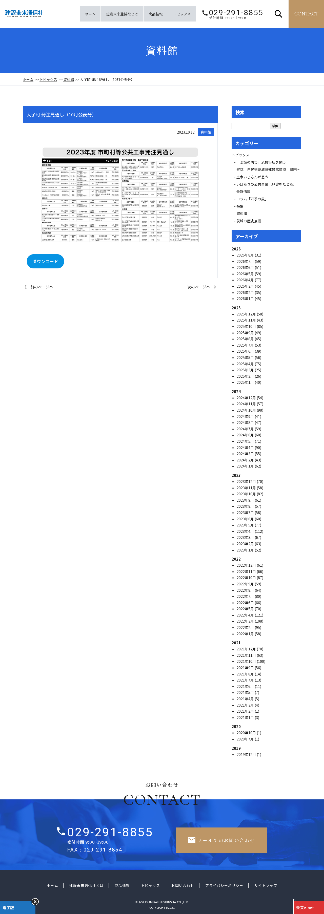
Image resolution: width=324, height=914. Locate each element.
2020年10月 (247, 732)
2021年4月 (246, 698)
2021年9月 (246, 667)
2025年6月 (246, 351)
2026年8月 (246, 255)
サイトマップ (265, 885)
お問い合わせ (182, 885)
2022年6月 (246, 602)
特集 (240, 206)
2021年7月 (246, 680)
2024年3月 (246, 453)
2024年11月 (247, 403)
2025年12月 (247, 313)
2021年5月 (246, 692)
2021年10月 (247, 661)
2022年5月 (246, 608)
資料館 (68, 79)
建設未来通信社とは (122, 13)
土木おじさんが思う (252, 176)
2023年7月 (246, 512)
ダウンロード (45, 261)
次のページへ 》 (202, 286)
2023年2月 (246, 543)
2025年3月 (246, 369)
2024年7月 (246, 428)
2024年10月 (247, 410)
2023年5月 (246, 524)
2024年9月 (246, 416)
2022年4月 (246, 615)
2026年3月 (246, 286)
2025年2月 (246, 376)
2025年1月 (246, 382)
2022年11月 (247, 571)
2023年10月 (247, 493)
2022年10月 (247, 577)
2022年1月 (246, 633)
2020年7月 (246, 738)
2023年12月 (247, 481)
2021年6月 (246, 686)
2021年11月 (247, 655)
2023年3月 (246, 537)
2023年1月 (246, 549)
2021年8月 (246, 673)
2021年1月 (246, 717)
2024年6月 (246, 434)
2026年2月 (246, 292)
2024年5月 (246, 441)
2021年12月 (247, 648)
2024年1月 (246, 466)
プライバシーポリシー (224, 885)
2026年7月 (246, 261)
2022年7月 (246, 596)
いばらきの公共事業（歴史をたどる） (266, 184)
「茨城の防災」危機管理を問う (261, 162)
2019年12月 (247, 754)
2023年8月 (246, 506)
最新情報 (245, 191)
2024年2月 (246, 459)
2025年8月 (246, 338)
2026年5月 (246, 273)
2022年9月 (246, 583)
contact (306, 14)
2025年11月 (247, 320)
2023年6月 (246, 518)
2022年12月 (247, 565)
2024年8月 (246, 422)
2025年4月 (246, 363)
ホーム (90, 13)
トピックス (182, 13)
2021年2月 (246, 711)
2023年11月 (247, 487)
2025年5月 (246, 357)
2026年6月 (246, 267)
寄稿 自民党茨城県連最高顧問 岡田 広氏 (273, 169)
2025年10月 (247, 326)
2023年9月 (246, 500)
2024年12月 (247, 397)
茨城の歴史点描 (248, 220)
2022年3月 (246, 621)
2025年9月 (246, 332)
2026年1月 (246, 298)
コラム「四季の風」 (252, 198)
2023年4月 (246, 531)
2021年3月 (246, 705)
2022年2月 (246, 627)
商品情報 (156, 13)
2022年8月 (246, 590)
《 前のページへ (38, 286)
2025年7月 (246, 345)
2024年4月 (246, 447)
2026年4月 (246, 279)
